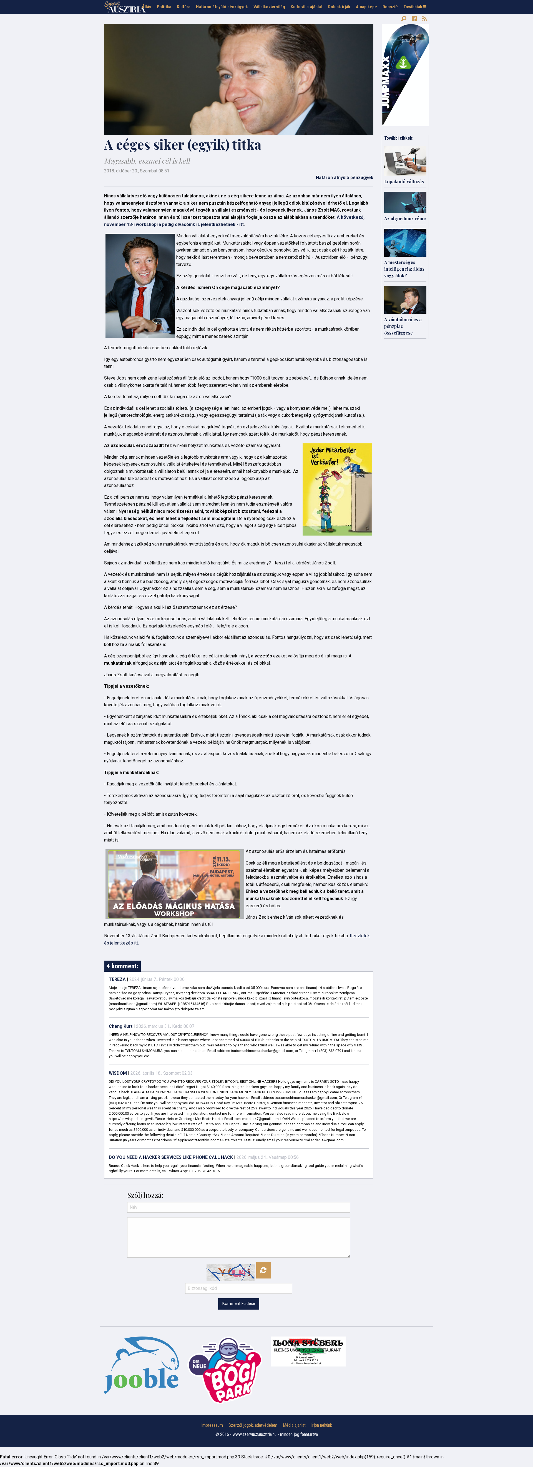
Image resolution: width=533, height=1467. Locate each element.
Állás (146, 6)
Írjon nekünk (321, 1425)
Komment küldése (238, 1303)
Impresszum (212, 1425)
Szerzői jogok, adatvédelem (252, 1425)
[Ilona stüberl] (308, 1351)
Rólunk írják (339, 6)
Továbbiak (413, 6)
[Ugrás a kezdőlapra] (125, 6)
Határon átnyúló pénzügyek (222, 6)
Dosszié (390, 6)
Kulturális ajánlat (307, 6)
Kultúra (183, 6)
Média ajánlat (294, 1425)
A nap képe (366, 6)
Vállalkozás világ (269, 6)
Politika (164, 6)
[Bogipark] (141, 1365)
